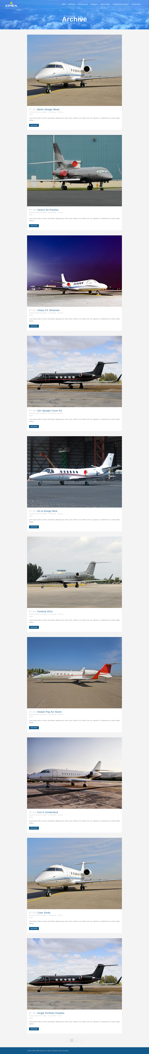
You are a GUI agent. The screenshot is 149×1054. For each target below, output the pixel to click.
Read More (34, 125)
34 (60, 112)
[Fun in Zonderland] (74, 773)
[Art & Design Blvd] (74, 472)
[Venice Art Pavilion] (74, 170)
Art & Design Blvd (47, 511)
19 (60, 413)
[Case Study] (74, 873)
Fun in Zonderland (47, 812)
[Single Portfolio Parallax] (74, 974)
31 (60, 212)
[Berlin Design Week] (74, 70)
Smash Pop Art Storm (49, 712)
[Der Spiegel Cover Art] (74, 371)
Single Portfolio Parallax (50, 1013)
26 (60, 513)
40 (60, 815)
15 (60, 614)
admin (45, 112)
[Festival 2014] (74, 572)
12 (60, 313)
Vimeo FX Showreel (48, 310)
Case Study (43, 912)
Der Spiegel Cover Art (49, 410)
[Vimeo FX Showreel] (74, 271)
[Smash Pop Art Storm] (74, 672)
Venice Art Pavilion (48, 210)
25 (60, 714)
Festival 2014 (45, 611)
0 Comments (52, 112)
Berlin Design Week (48, 109)
